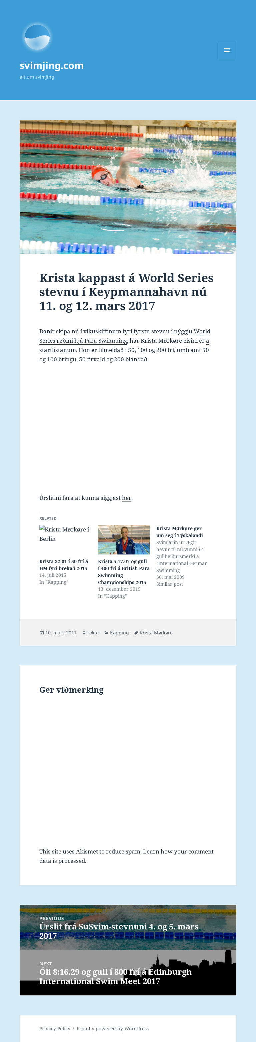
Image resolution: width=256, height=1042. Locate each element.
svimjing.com (52, 65)
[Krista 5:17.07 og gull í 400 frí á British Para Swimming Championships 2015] (124, 539)
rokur (93, 632)
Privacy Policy (54, 1028)
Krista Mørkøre (156, 632)
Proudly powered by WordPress (113, 1028)
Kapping (119, 632)
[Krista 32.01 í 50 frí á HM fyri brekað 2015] (65, 539)
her (126, 498)
